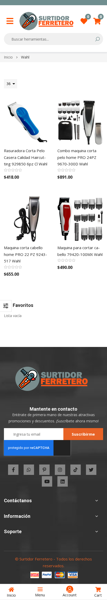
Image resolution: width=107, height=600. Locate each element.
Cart (98, 595)
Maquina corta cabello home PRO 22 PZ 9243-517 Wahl (25, 254)
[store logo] (46, 21)
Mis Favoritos (88, 18)
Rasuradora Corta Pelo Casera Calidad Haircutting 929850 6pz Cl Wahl (25, 157)
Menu (40, 594)
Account (70, 594)
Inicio (9, 57)
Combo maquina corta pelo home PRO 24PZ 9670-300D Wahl (76, 157)
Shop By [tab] (6, 306)
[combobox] (50, 39)
